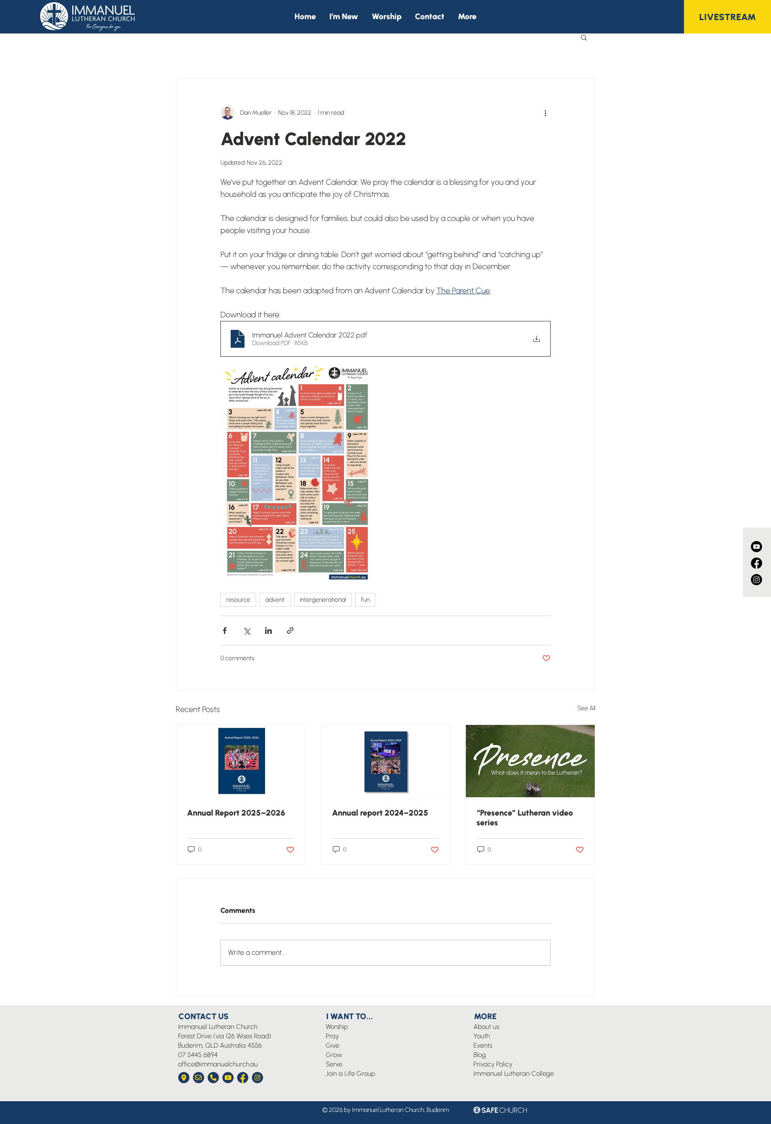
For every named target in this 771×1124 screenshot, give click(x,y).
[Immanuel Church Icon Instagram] (257, 1077)
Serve (334, 1064)
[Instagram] (756, 579)
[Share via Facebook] (224, 630)
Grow (334, 1055)
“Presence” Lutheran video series (525, 818)
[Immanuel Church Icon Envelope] (198, 1077)
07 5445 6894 (198, 1055)
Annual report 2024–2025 (380, 813)
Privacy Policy (492, 1064)
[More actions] (545, 112)
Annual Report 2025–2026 (236, 813)
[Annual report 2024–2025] (385, 761)
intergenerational (323, 600)
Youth (481, 1036)
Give (332, 1045)
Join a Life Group (350, 1074)
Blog (479, 1055)
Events (482, 1045)
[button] (467, 17)
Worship (337, 1027)
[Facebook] (756, 563)
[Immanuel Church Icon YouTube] (228, 1077)
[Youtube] (756, 546)
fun (365, 600)
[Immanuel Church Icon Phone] (213, 1077)
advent (275, 600)
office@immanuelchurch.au (218, 1064)
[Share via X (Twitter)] (246, 630)
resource (238, 600)
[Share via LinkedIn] (268, 630)
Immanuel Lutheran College (513, 1074)
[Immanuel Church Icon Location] (184, 1077)
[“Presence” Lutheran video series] (530, 761)
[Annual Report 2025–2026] (240, 761)
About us (486, 1027)
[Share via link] (290, 630)
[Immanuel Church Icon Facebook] (243, 1077)
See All (586, 708)
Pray (332, 1036)
